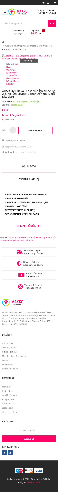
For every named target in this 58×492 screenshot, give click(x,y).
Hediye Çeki (7, 391)
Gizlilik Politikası (9, 351)
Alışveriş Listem (9, 412)
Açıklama (29, 166)
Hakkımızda (7, 343)
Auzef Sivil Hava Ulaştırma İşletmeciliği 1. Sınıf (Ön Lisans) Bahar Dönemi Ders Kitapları (28, 239)
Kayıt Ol (21, 33)
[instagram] (10, 452)
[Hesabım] (49, 2)
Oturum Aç (18, 30)
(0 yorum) (20, 152)
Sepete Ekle (36, 130)
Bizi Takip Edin (10, 447)
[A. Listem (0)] (43, 2)
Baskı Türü (9, 119)
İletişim (5, 360)
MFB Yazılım (34, 482)
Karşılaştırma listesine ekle (18, 146)
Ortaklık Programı (10, 395)
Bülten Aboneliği (10, 368)
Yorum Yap (31, 152)
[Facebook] (4, 452)
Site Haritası (8, 364)
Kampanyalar (8, 399)
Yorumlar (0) (29, 179)
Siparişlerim (8, 408)
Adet (4, 130)
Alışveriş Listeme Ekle (15, 140)
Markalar (6, 386)
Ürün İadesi (7, 403)
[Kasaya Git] (55, 2)
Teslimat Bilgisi (9, 347)
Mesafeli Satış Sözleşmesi (14, 356)
